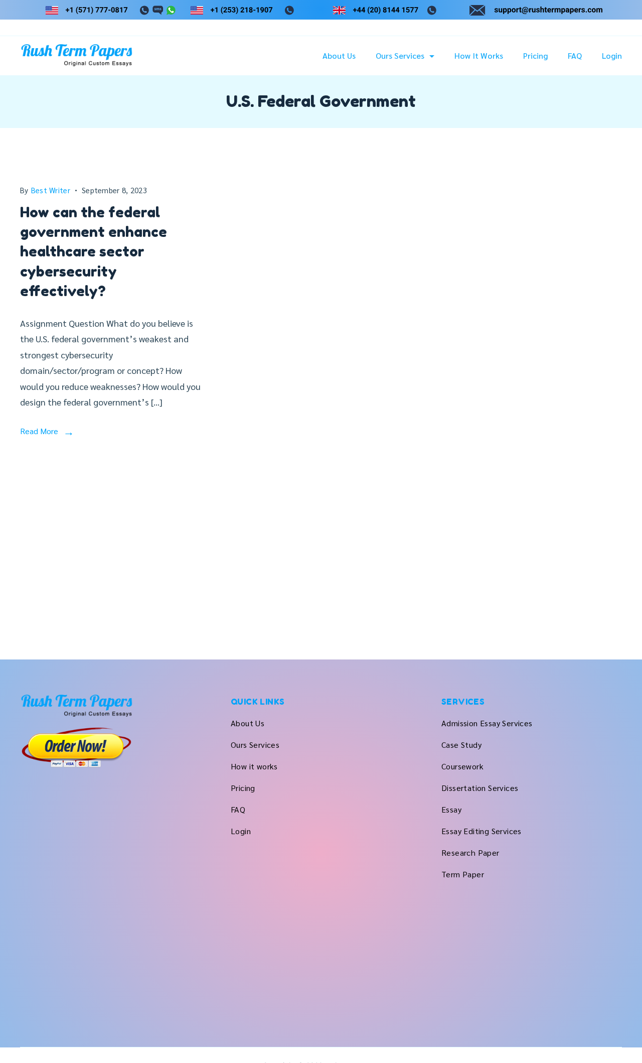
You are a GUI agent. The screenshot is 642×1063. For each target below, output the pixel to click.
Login (612, 56)
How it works (478, 56)
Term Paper (462, 874)
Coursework (462, 766)
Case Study (461, 744)
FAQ (575, 56)
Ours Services (400, 56)
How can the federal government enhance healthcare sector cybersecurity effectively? (93, 252)
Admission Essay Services (487, 723)
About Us (339, 56)
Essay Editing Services (481, 831)
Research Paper (470, 852)
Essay (451, 809)
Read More (39, 431)
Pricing (535, 56)
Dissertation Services (479, 787)
